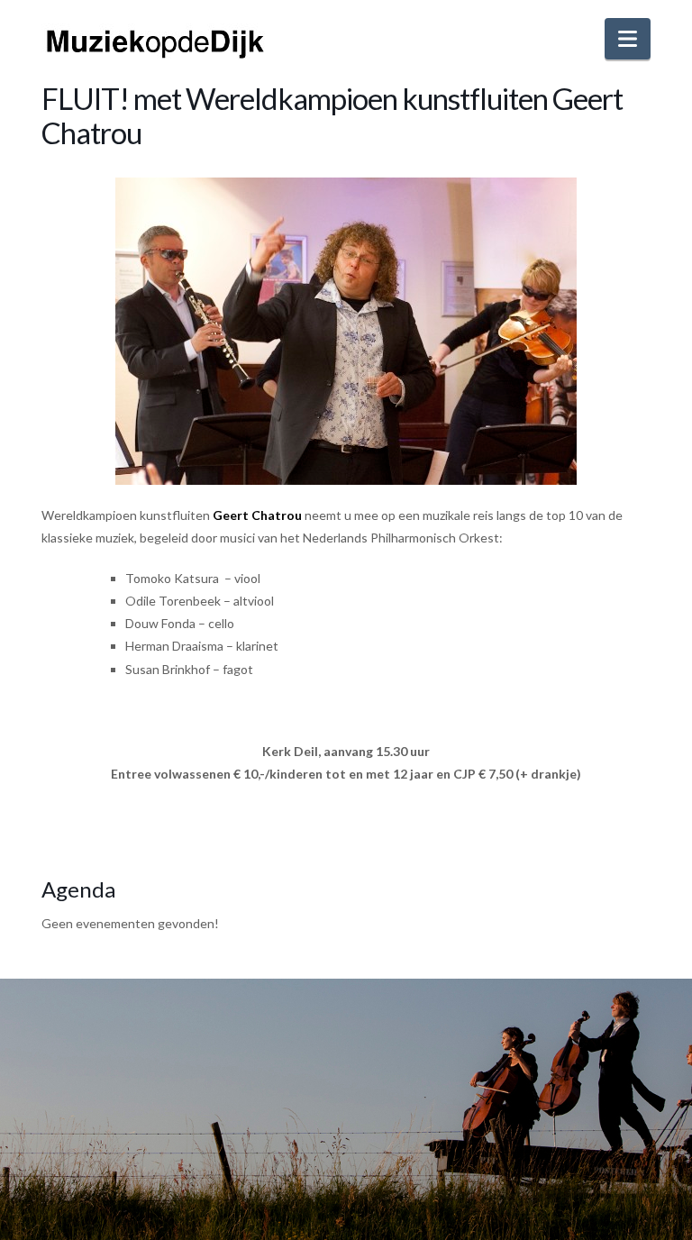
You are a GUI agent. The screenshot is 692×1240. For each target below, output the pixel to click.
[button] (628, 38)
